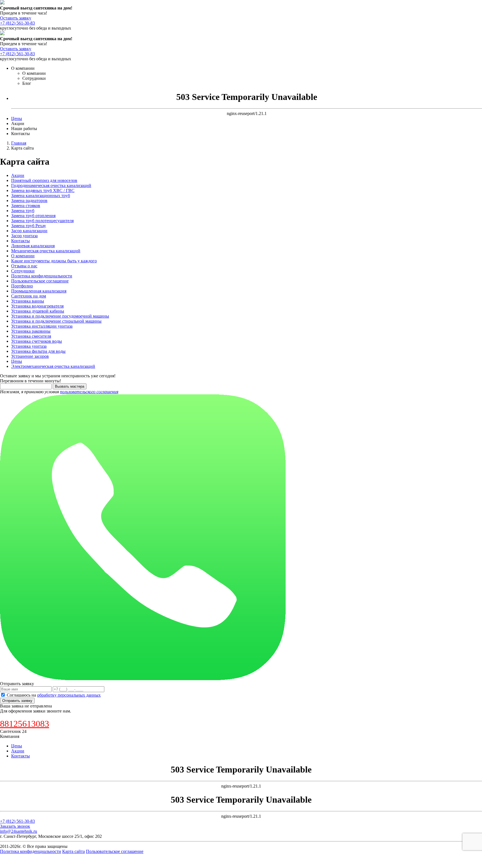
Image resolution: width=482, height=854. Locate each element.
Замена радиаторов (29, 200)
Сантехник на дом (28, 296)
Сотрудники (34, 78)
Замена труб (22, 210)
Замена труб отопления (33, 215)
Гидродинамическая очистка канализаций (51, 185)
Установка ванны (27, 301)
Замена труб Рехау (28, 225)
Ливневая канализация (33, 245)
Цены (16, 118)
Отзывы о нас (24, 265)
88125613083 (24, 724)
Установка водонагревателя (37, 306)
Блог (26, 83)
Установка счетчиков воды (36, 341)
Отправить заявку (17, 701)
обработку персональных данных (69, 695)
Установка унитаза (29, 346)
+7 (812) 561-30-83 (17, 23)
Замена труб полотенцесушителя (42, 220)
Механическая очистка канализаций (45, 250)
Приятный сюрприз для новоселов (44, 180)
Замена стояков (25, 205)
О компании (23, 68)
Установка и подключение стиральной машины (56, 321)
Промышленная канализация (38, 291)
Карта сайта (73, 851)
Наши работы (24, 128)
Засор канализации (29, 230)
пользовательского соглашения (89, 391)
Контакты (20, 133)
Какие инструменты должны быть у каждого (54, 260)
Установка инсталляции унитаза (42, 326)
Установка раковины (30, 331)
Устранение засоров (30, 356)
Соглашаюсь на (54, 695)
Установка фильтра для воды (38, 351)
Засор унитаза (24, 235)
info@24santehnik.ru (18, 831)
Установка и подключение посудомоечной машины (60, 316)
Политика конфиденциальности (41, 276)
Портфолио (22, 286)
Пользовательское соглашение (40, 281)
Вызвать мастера (69, 386)
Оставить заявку (15, 18)
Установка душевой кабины (37, 311)
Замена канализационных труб (40, 195)
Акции (17, 123)
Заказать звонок (15, 826)
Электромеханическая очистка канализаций (53, 366)
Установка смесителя (31, 336)
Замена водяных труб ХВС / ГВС (42, 190)
